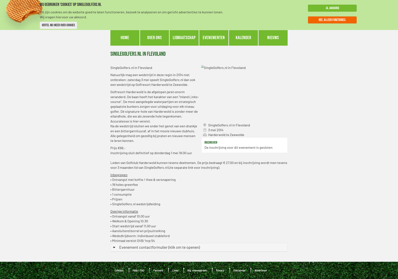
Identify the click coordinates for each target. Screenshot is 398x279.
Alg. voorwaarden (197, 270)
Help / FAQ (138, 270)
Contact (119, 270)
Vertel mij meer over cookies (58, 25)
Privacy (220, 270)
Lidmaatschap (184, 38)
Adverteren (261, 270)
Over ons (154, 38)
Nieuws (273, 38)
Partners (158, 270)
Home (125, 38)
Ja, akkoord (332, 8)
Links (175, 270)
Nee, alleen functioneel (332, 20)
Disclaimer (239, 270)
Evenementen (214, 38)
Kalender (243, 38)
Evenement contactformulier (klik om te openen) (159, 247)
